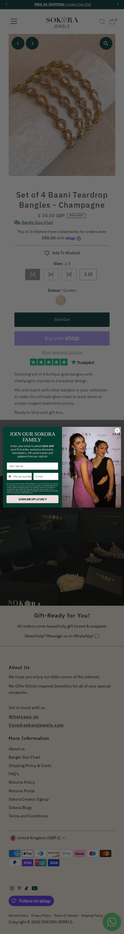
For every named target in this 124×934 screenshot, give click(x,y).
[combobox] (9, 476)
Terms (31, 492)
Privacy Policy (24, 492)
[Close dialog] (117, 430)
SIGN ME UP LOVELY (32, 499)
